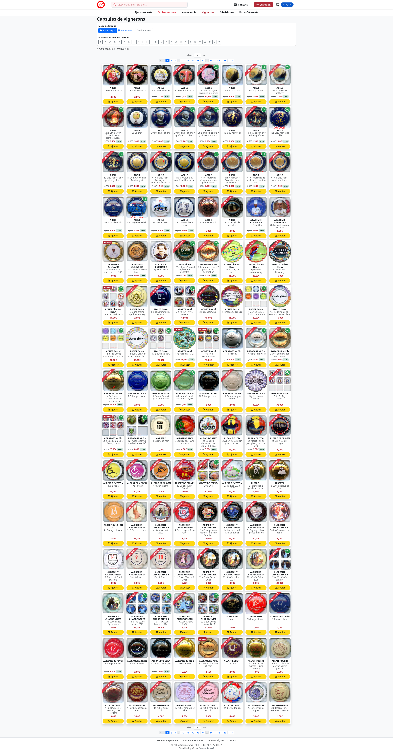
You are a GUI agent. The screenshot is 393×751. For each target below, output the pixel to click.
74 (203, 60)
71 (188, 60)
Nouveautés (188, 12)
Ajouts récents (143, 12)
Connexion (265, 4)
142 (218, 60)
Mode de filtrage (107, 25)
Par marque (109, 30)
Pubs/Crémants (248, 12)
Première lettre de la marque (113, 37)
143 (224, 60)
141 (212, 60)
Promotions (168, 12)
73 (198, 60)
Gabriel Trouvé (206, 748)
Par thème (126, 30)
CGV (201, 740)
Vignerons (208, 12)
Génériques (227, 12)
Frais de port (189, 740)
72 (193, 60)
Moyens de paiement (168, 740)
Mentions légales (215, 740)
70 (182, 60)
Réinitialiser (145, 30)
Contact (232, 740)
